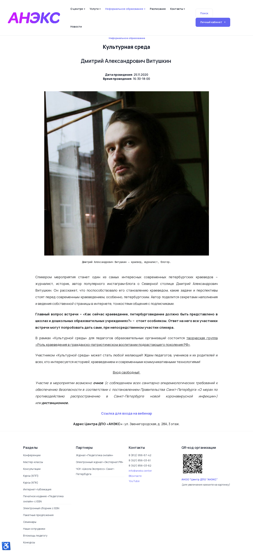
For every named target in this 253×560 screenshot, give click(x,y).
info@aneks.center (140, 470)
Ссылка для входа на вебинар (126, 413)
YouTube (134, 481)
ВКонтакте (135, 476)
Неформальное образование (127, 38)
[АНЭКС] (34, 17)
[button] (77, 9)
